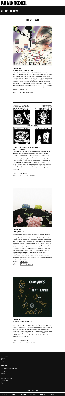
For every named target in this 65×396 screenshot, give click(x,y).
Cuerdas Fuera (24, 340)
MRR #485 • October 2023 (27, 175)
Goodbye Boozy (24, 173)
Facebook (4, 371)
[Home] (13, 4)
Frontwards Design (34, 390)
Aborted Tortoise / (22, 147)
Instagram (4, 375)
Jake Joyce (23, 89)
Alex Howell (24, 261)
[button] (61, 394)
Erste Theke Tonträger (27, 91)
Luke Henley (24, 172)
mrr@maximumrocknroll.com (9, 368)
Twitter (3, 373)
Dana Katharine (25, 339)
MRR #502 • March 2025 (27, 92)
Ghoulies (17, 68)
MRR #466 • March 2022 (27, 265)
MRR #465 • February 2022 (27, 342)
